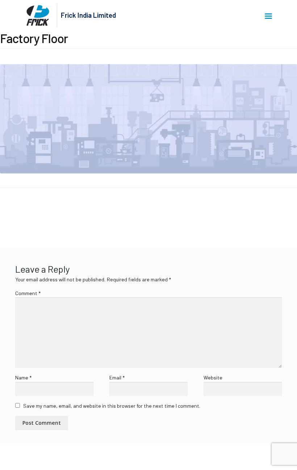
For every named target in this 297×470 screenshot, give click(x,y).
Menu (270, 15)
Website (213, 377)
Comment (28, 293)
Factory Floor (25, 213)
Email (117, 377)
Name (23, 377)
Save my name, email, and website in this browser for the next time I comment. (111, 406)
